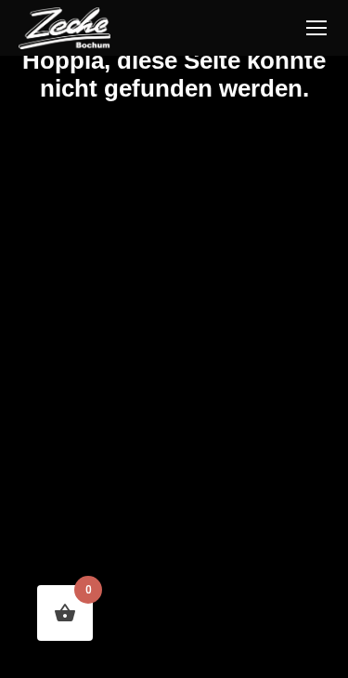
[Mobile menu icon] (316, 28)
